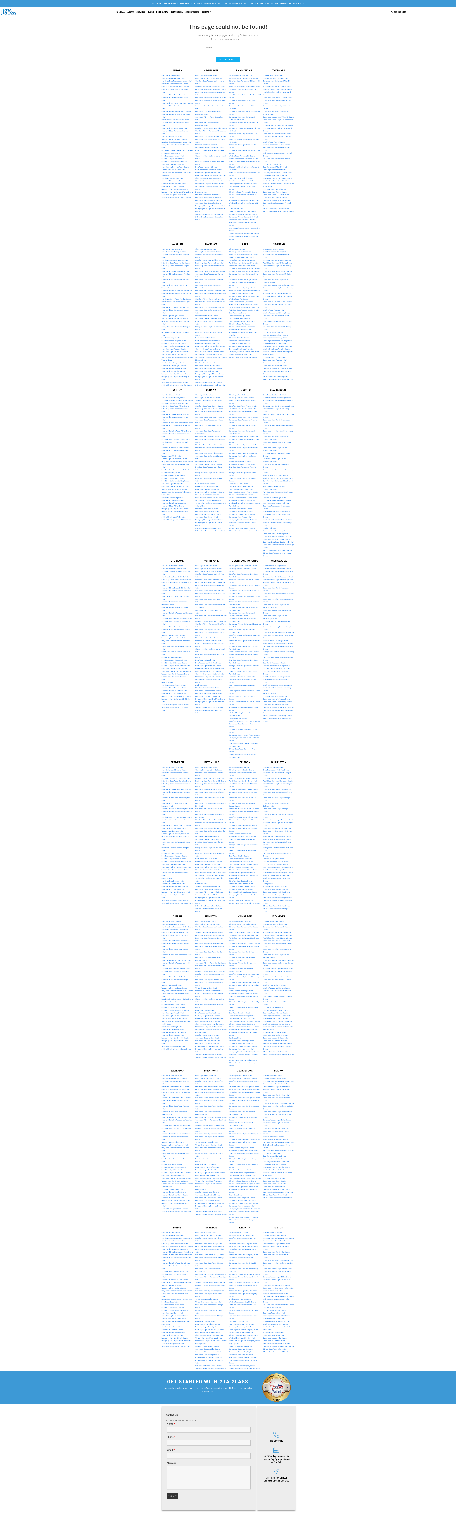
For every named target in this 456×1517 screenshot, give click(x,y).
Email (171, 1449)
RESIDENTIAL (162, 12)
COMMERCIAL (177, 12)
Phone (171, 1436)
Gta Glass (120, 12)
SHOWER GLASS (298, 4)
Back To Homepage (228, 59)
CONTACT (206, 12)
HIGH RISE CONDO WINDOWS (281, 4)
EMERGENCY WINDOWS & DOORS (215, 4)
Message (171, 1462)
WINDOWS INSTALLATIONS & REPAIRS (165, 4)
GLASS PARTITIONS (262, 4)
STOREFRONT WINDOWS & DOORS (241, 4)
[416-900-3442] (276, 1435)
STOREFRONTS (192, 12)
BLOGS (151, 12)
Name (171, 1423)
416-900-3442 (276, 1441)
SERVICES (140, 12)
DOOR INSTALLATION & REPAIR (191, 4)
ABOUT (130, 12)
